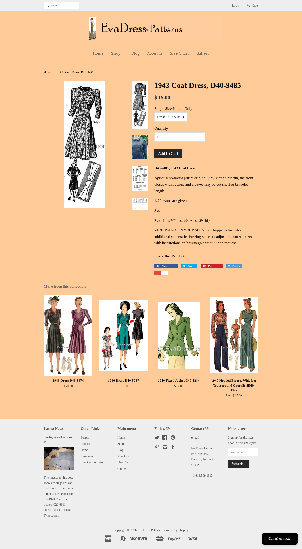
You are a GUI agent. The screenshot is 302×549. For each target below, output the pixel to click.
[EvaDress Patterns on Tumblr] (172, 448)
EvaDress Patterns (149, 530)
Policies (85, 443)
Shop (116, 53)
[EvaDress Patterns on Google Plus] (156, 448)
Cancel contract (279, 538)
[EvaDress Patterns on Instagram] (164, 448)
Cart (255, 5)
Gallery (202, 53)
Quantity (161, 128)
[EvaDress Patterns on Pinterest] (172, 438)
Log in (236, 5)
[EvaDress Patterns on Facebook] (164, 438)
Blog (135, 53)
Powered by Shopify (175, 530)
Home (98, 53)
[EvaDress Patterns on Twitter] (156, 438)
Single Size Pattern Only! (174, 108)
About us (154, 53)
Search (85, 437)
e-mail (195, 437)
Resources (87, 456)
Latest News (54, 428)
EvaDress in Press (92, 462)
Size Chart (179, 53)
